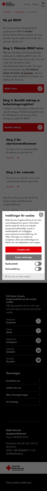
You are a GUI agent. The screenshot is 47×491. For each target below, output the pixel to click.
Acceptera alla (23, 249)
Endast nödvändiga (23, 257)
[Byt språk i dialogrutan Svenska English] (41, 215)
